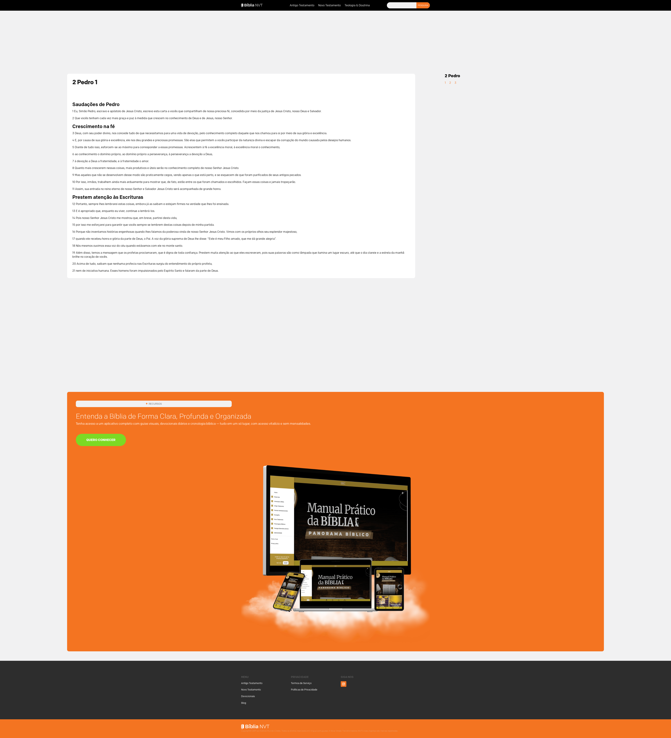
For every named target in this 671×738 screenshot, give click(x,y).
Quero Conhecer (101, 440)
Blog (243, 702)
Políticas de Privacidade (304, 689)
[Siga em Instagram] (343, 684)
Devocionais (248, 696)
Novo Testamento (329, 5)
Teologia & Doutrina (357, 5)
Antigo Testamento (302, 5)
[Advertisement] (335, 39)
